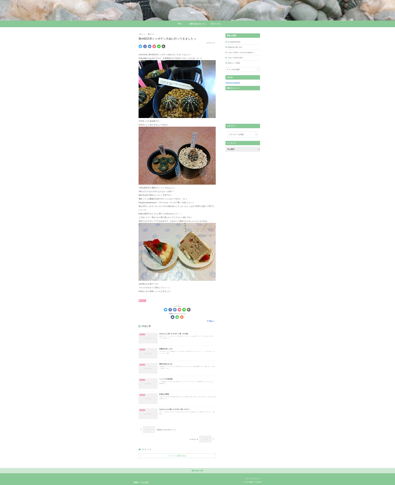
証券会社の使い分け (235, 47)
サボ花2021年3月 (234, 42)
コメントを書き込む (177, 456)
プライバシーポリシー (252, 478)
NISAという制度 (234, 63)
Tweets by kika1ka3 (232, 83)
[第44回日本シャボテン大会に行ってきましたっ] (149, 46)
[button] (258, 69)
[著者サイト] (172, 317)
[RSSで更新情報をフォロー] (182, 317)
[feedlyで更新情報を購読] (177, 317)
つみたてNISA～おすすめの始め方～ (241, 52)
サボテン (143, 300)
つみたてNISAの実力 (235, 58)
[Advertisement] (242, 106)
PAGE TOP (198, 471)
